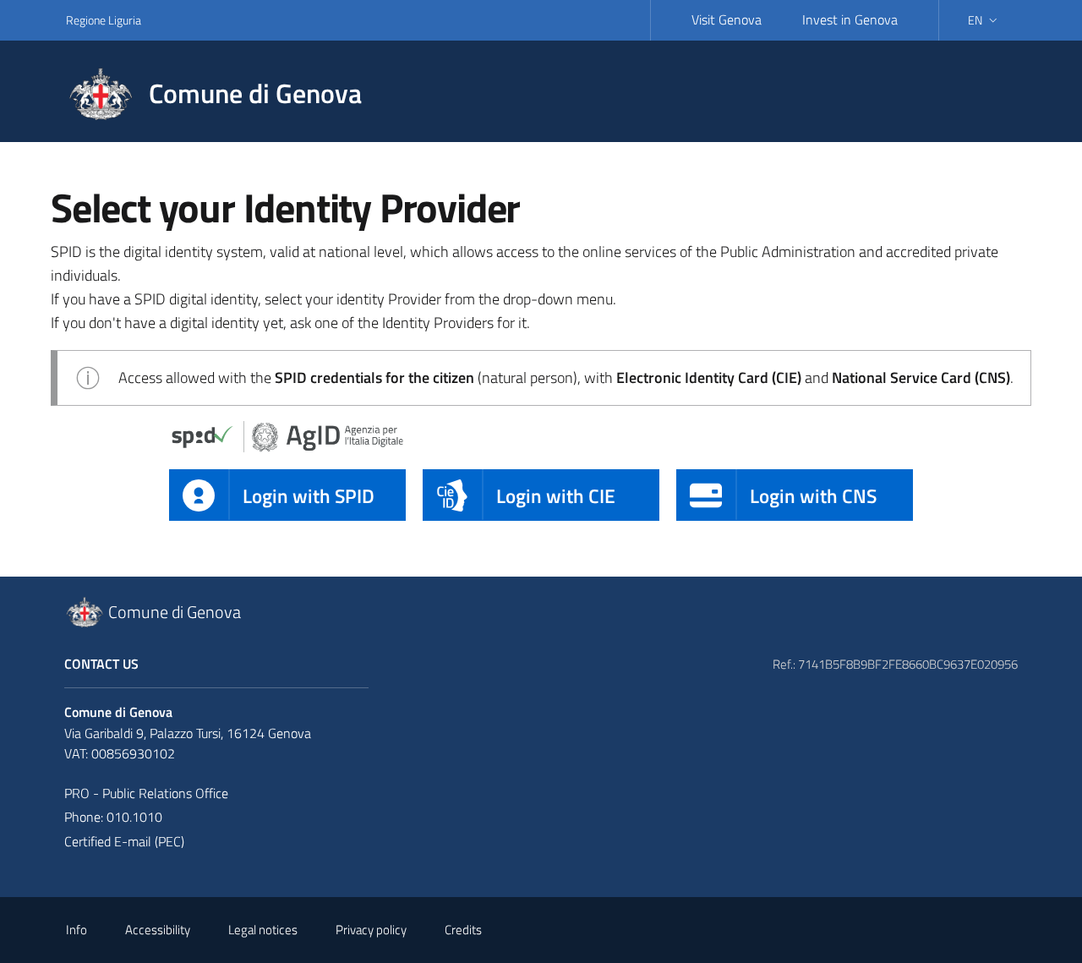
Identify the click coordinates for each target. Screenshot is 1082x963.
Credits (463, 929)
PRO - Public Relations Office (146, 793)
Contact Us (101, 664)
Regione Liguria (103, 20)
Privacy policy (371, 929)
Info (76, 929)
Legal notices (263, 929)
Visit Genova (726, 19)
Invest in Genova (850, 19)
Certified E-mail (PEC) (124, 841)
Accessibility (157, 929)
